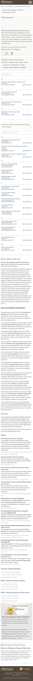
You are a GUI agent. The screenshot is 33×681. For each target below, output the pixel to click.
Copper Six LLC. (16, 677)
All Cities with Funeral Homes (23, 674)
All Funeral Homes (16, 675)
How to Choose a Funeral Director (16, 648)
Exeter (23, 65)
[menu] (30, 2)
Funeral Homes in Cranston (9, 601)
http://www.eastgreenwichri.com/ (10, 431)
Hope (21, 62)
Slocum (26, 62)
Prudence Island (13, 62)
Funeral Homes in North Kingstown (11, 574)
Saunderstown (15, 65)
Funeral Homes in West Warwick (10, 572)
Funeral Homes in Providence (9, 589)
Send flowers (11, 318)
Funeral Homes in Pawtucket (9, 596)
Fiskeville (4, 62)
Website (17, 49)
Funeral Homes (9, 672)
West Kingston (14, 67)
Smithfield (23, 67)
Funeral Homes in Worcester (9, 586)
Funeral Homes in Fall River (9, 584)
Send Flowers (28, 85)
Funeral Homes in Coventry (9, 577)
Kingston (6, 67)
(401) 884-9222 (8, 49)
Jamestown (6, 65)
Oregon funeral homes (8, 674)
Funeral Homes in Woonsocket (10, 598)
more (16, 659)
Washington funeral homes (21, 672)
